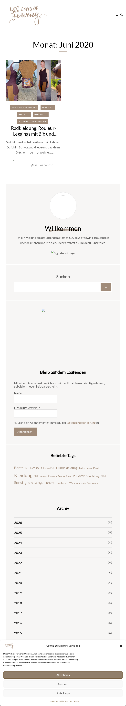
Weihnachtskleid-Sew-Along (83, 483)
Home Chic (49, 468)
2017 (18, 613)
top (66, 483)
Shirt (103, 476)
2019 (18, 593)
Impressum (74, 701)
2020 (18, 583)
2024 (18, 543)
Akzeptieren (63, 674)
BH (27, 468)
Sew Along (92, 476)
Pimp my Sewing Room (60, 476)
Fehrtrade (48, 107)
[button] (121, 645)
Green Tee (24, 114)
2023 (18, 553)
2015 (18, 633)
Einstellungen (63, 693)
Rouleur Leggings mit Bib (33, 121)
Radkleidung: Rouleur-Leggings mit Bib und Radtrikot (33, 133)
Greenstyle (40, 114)
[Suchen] (106, 287)
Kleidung (23, 475)
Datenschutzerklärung (58, 701)
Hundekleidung (66, 468)
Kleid (96, 468)
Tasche (60, 483)
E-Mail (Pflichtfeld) (27, 407)
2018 (18, 603)
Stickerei (50, 483)
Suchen (63, 276)
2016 (18, 623)
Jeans (89, 468)
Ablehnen (63, 683)
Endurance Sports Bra (24, 107)
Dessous (36, 468)
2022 (18, 563)
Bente (19, 467)
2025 (18, 533)
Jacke (82, 468)
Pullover (79, 476)
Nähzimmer (40, 476)
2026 (18, 522)
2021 (18, 573)
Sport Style (37, 483)
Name (18, 393)
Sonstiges (22, 482)
